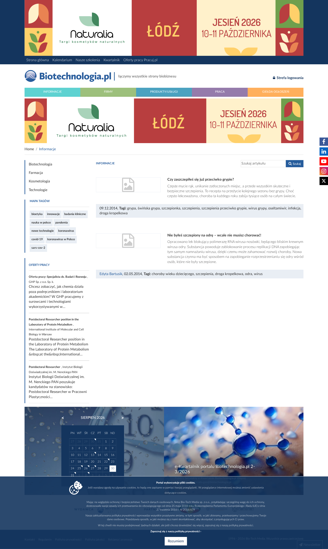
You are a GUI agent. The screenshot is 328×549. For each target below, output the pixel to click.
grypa (131, 208)
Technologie (38, 190)
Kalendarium (62, 60)
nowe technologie (42, 231)
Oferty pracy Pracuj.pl (140, 60)
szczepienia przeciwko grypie (224, 208)
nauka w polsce (41, 222)
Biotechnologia (40, 164)
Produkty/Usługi (164, 91)
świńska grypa (149, 208)
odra (248, 274)
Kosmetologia (39, 181)
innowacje (53, 214)
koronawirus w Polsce (61, 239)
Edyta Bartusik (111, 274)
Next (120, 417)
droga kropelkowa (114, 213)
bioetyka (37, 214)
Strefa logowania (289, 78)
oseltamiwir (277, 208)
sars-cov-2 (38, 247)
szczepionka (171, 208)
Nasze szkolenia (88, 60)
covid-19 (37, 239)
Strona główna (37, 60)
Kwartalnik (112, 60)
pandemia (61, 222)
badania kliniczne (75, 214)
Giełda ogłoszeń (275, 91)
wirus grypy (257, 208)
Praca (220, 91)
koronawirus (66, 231)
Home (29, 149)
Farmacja (36, 173)
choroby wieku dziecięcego (173, 274)
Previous (65, 417)
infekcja (294, 208)
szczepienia (191, 208)
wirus (258, 274)
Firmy (108, 91)
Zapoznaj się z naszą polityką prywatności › (175, 531)
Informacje (52, 91)
